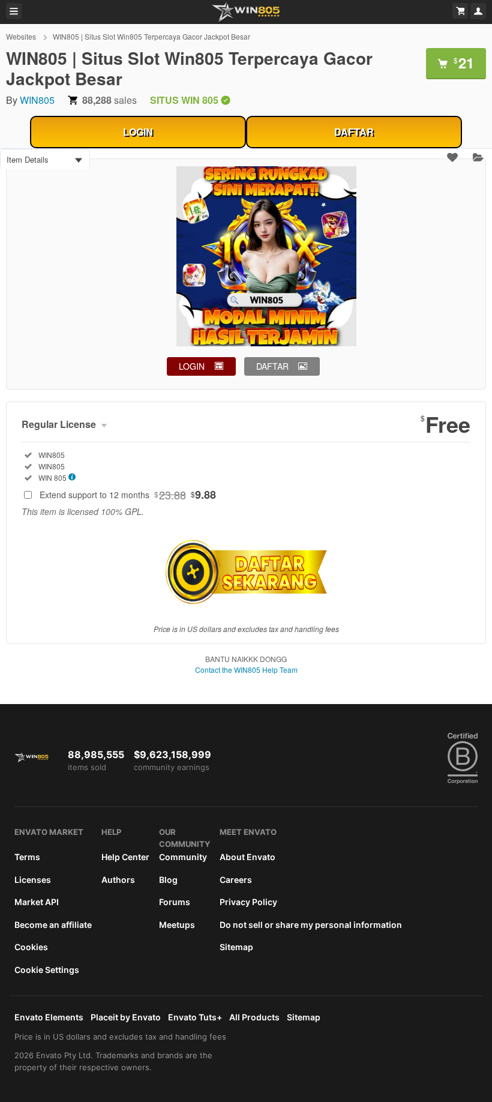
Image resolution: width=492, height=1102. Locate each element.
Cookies (31, 947)
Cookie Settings (46, 970)
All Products (254, 1017)
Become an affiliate (53, 925)
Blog (168, 880)
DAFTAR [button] (272, 366)
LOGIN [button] (192, 366)
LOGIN (138, 132)
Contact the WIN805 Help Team (246, 669)
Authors (118, 880)
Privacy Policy (248, 902)
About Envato (247, 857)
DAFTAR (354, 132)
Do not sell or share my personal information (311, 925)
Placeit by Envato (126, 1017)
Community (183, 857)
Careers (236, 880)
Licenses (32, 880)
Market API (36, 902)
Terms (27, 857)
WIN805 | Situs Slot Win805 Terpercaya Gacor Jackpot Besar (151, 36)
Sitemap (236, 947)
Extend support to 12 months (128, 494)
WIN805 (37, 100)
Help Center (125, 857)
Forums (174, 902)
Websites (22, 36)
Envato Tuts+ (195, 1017)
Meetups (177, 925)
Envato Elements (48, 1017)
